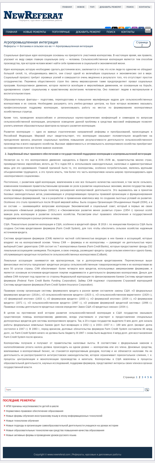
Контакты (144, 7)
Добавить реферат (110, 7)
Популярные (61, 31)
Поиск (130, 7)
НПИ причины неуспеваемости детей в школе (32, 406)
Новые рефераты (34, 31)
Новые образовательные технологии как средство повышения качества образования (55, 430)
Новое (81, 7)
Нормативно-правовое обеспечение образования (34, 410)
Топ (92, 7)
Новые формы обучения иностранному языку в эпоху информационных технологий (54, 415)
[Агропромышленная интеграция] (136, 377)
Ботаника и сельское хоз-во (36, 46)
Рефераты (10, 46)
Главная (67, 7)
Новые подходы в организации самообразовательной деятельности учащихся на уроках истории (62, 425)
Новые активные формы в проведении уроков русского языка (41, 435)
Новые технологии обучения (22, 420)
